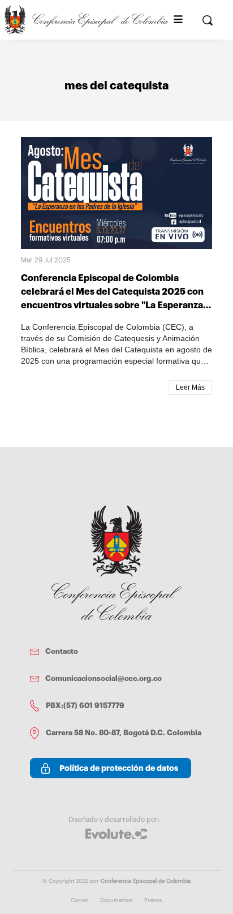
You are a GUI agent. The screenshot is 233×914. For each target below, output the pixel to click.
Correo (80, 900)
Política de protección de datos (118, 768)
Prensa (153, 900)
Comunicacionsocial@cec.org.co (103, 678)
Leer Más (190, 387)
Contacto (61, 651)
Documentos (116, 900)
